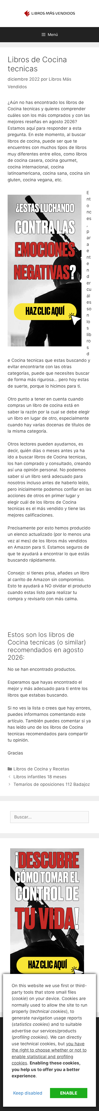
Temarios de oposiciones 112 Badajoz (51, 784)
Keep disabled (27, 1093)
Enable (68, 1093)
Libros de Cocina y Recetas (41, 768)
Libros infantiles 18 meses (40, 776)
